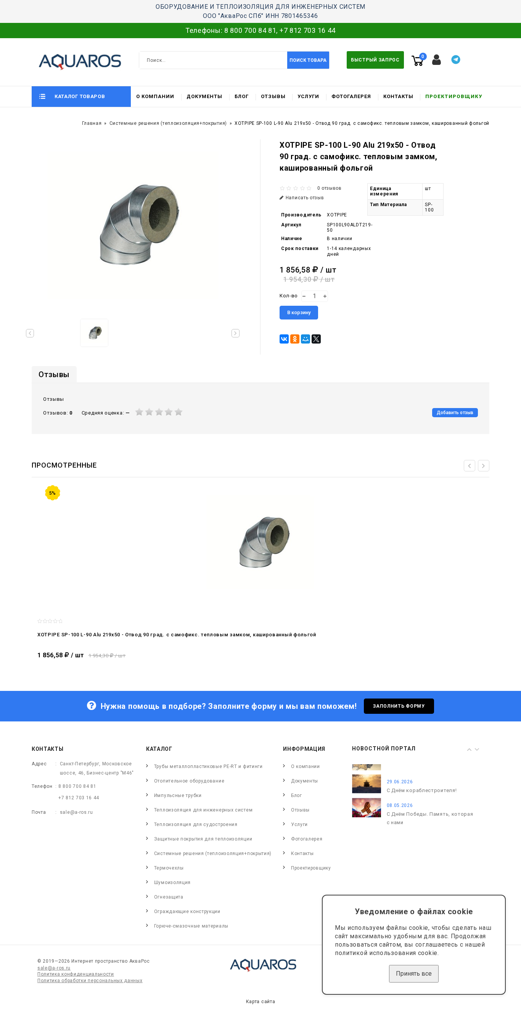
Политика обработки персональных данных (90, 980)
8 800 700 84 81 (250, 30)
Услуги (308, 96)
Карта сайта (260, 1001)
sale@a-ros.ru (76, 812)
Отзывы (273, 96)
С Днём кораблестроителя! (422, 780)
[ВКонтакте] (284, 339)
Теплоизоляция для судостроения (196, 824)
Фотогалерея (351, 96)
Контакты (398, 96)
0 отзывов (329, 188)
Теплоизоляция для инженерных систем (203, 810)
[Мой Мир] (305, 339)
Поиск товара (307, 60)
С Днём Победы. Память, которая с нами (430, 808)
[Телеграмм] (456, 59)
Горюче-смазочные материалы (191, 926)
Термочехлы (169, 868)
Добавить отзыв (455, 412)
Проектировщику (453, 96)
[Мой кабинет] (436, 60)
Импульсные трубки (178, 795)
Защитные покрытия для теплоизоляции (203, 839)
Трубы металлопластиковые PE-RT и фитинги (208, 766)
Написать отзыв (305, 197)
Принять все (414, 973)
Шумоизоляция (172, 882)
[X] (316, 339)
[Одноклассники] (294, 339)
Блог (242, 96)
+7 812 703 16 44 (308, 30)
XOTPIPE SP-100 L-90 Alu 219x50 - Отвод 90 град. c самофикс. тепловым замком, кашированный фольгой (176, 634)
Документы (204, 96)
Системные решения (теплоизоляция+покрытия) (168, 123)
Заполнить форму (399, 706)
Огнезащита (168, 897)
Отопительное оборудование (189, 781)
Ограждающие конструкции (187, 911)
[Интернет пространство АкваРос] (77, 62)
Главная (92, 123)
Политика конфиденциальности (75, 974)
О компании (155, 96)
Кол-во (289, 295)
